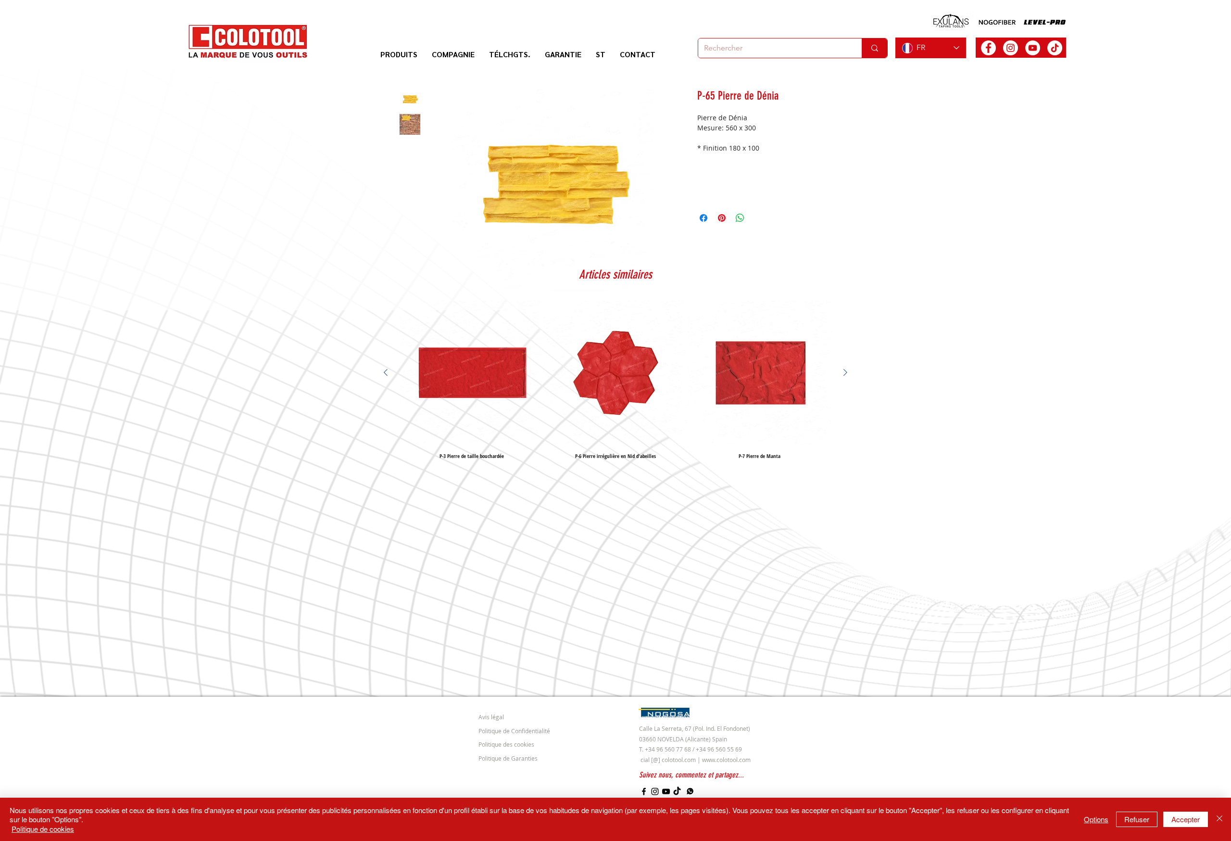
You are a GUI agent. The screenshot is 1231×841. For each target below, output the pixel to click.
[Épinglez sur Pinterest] (722, 218)
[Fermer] (1219, 819)
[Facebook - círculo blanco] (988, 47)
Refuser (1136, 819)
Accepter (1185, 819)
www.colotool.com (726, 760)
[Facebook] (644, 791)
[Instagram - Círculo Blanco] (1010, 47)
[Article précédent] (385, 372)
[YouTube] (666, 791)
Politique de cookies (43, 829)
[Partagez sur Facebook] (703, 218)
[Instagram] (655, 791)
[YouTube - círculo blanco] (1032, 47)
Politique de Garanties (508, 758)
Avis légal (491, 717)
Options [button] (1096, 819)
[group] (615, 379)
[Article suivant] (845, 372)
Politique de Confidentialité (514, 731)
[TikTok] (1054, 47)
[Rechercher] (874, 48)
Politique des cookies (506, 744)
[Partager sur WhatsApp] (740, 218)
